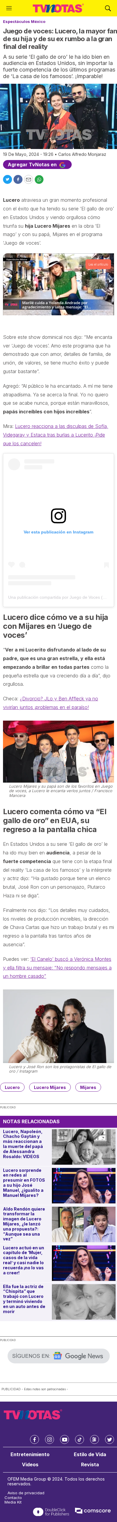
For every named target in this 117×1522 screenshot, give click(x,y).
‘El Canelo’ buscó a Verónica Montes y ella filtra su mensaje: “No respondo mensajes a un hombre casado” (57, 967)
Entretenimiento (30, 1454)
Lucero (12, 1087)
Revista (90, 1464)
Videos (30, 1464)
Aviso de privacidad (26, 1493)
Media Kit (13, 1502)
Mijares (88, 1087)
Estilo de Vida (90, 1454)
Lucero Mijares (50, 1087)
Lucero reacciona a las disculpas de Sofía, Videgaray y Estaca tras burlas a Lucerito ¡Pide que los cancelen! (55, 434)
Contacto (13, 1497)
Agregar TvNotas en (33, 164)
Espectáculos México (24, 21)
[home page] (58, 8)
